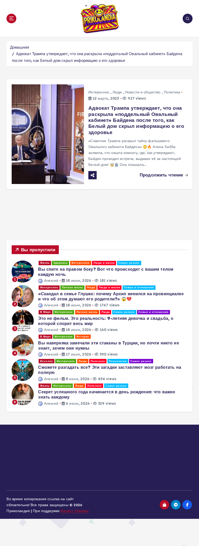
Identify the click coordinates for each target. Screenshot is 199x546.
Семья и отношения (139, 287)
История (82, 336)
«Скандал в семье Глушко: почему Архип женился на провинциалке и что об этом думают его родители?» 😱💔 (110, 296)
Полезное (98, 361)
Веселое (46, 361)
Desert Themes (75, 510)
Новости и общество (142, 92)
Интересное (98, 92)
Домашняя (19, 47)
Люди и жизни (104, 262)
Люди (117, 92)
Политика (172, 92)
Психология (118, 361)
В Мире (45, 312)
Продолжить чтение (162, 175)
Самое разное (129, 262)
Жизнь (45, 262)
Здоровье (60, 262)
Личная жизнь (72, 287)
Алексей (51, 280)
